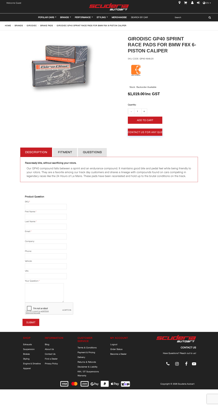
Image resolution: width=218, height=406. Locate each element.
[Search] (209, 17)
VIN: (27, 271)
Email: (27, 231)
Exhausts (27, 344)
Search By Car (139, 17)
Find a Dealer (51, 358)
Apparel (27, 368)
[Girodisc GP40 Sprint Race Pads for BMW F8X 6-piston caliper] (60, 38)
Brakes (26, 354)
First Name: (30, 211)
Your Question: (32, 281)
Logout (113, 344)
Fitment (65, 152)
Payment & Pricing (86, 352)
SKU (27, 201)
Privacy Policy (51, 363)
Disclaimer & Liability (87, 366)
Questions (92, 152)
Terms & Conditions (87, 347)
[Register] (192, 3)
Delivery (81, 357)
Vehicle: (28, 261)
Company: (29, 241)
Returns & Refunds (87, 362)
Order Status (116, 349)
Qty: (132, 105)
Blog (47, 344)
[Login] (197, 3)
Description (36, 152)
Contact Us (50, 354)
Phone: (28, 251)
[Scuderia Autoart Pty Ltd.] (109, 6)
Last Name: (30, 221)
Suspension (29, 349)
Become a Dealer (118, 354)
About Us (49, 349)
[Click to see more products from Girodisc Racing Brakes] (136, 70)
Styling (26, 358)
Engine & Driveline (32, 363)
